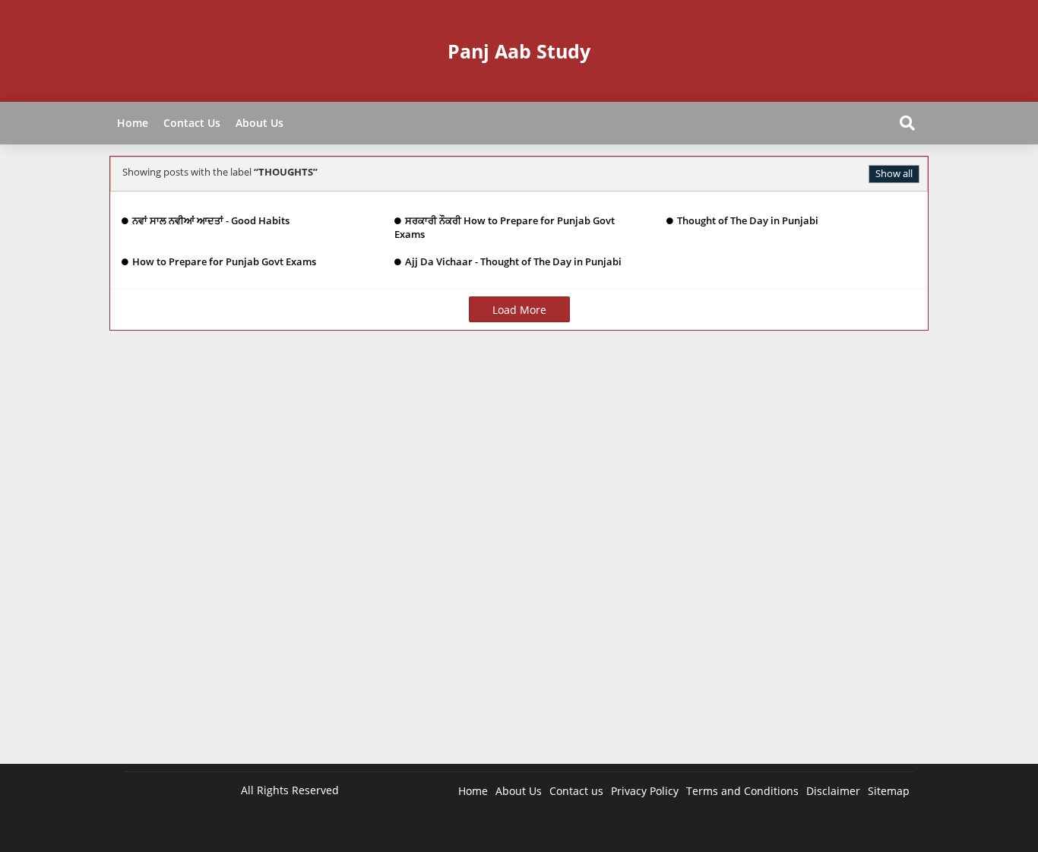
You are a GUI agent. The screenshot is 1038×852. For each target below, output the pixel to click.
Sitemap (889, 791)
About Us (259, 123)
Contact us (576, 791)
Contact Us (191, 123)
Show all (894, 173)
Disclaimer (833, 791)
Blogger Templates (232, 829)
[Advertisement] (519, 555)
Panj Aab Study (519, 51)
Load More (519, 309)
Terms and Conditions (742, 791)
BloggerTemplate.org (422, 829)
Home (132, 123)
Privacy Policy (645, 791)
